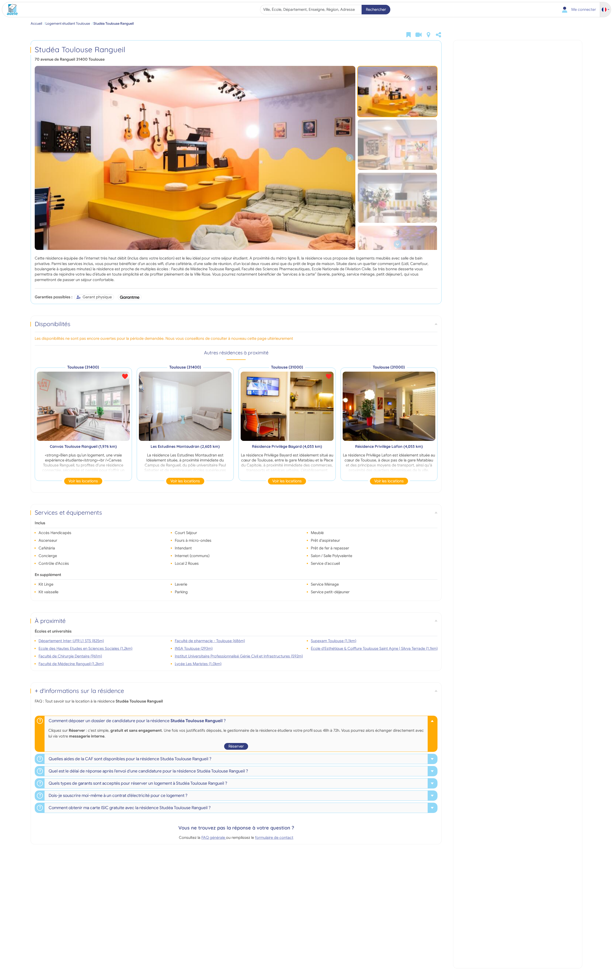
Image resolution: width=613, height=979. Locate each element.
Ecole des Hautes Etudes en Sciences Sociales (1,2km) (85, 648)
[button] (605, 10)
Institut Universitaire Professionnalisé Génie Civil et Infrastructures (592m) (239, 656)
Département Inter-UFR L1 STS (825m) (71, 641)
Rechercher (376, 9)
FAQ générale (213, 837)
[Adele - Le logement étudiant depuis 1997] (10, 9)
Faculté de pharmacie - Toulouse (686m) (210, 641)
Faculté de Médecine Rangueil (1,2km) (71, 664)
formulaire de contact (274, 837)
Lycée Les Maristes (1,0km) (198, 664)
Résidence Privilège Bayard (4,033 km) (287, 446)
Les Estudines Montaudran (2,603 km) (185, 446)
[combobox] (311, 9)
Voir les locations (83, 481)
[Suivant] (349, 158)
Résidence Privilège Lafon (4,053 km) (389, 446)
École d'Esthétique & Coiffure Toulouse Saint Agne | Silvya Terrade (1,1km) (374, 648)
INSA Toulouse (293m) (194, 648)
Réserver (236, 746)
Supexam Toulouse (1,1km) (333, 641)
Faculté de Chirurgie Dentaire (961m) (70, 656)
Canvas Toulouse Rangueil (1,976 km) (83, 446)
